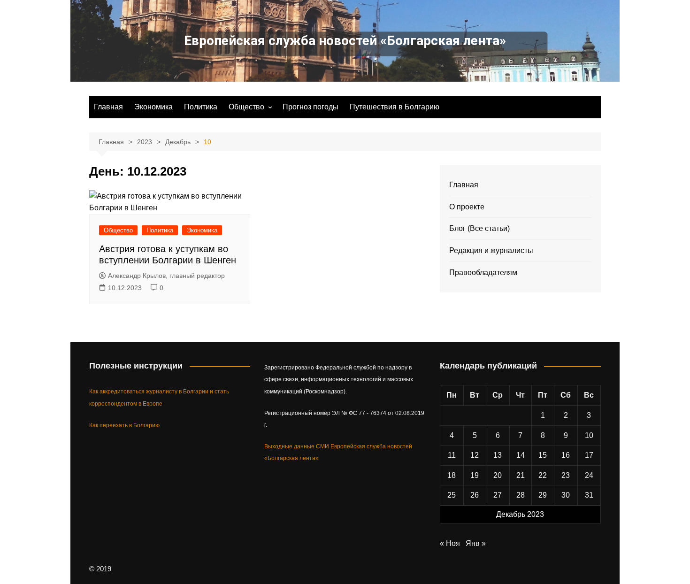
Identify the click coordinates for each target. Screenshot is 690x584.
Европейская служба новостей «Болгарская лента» (345, 40)
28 (520, 495)
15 (542, 455)
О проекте (466, 207)
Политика (200, 107)
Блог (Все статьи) (479, 228)
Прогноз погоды (310, 107)
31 (589, 495)
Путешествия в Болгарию (394, 107)
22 (542, 475)
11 (452, 455)
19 (474, 475)
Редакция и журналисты (491, 250)
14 (520, 455)
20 (497, 475)
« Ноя (450, 543)
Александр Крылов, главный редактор (166, 275)
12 (474, 455)
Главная (108, 107)
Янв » (476, 543)
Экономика (153, 107)
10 (589, 435)
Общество (246, 107)
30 (565, 495)
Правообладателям (483, 273)
